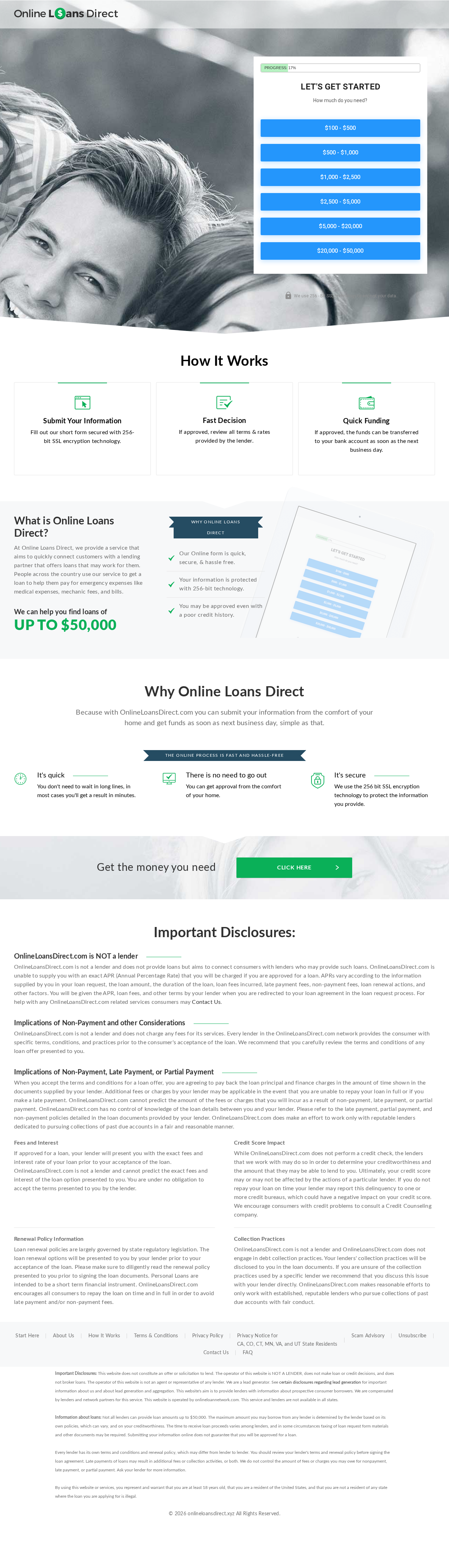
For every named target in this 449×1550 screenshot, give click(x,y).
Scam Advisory (368, 1335)
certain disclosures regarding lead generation (320, 1382)
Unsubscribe (412, 1335)
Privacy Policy (207, 1335)
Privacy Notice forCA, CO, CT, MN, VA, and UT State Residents (287, 1340)
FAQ (248, 1352)
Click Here (294, 867)
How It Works (104, 1335)
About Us (63, 1335)
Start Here (27, 1335)
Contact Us (206, 1002)
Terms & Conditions (156, 1335)
